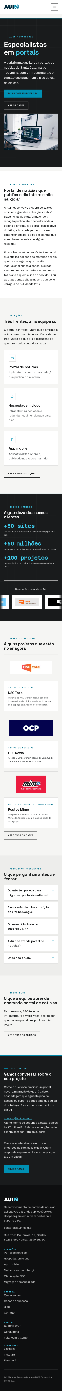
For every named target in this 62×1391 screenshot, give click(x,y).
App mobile (18, 448)
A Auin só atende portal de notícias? (26, 943)
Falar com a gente (16, 1337)
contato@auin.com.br (18, 1118)
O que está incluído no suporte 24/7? (23, 926)
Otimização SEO (14, 1276)
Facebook (10, 1360)
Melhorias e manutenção (20, 1270)
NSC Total (15, 693)
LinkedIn (9, 1348)
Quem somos (12, 1295)
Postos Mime (18, 809)
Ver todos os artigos (22, 1035)
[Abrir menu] (54, 6)
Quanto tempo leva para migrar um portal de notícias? (28, 893)
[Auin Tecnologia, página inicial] (11, 7)
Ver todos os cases (20, 835)
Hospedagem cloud (25, 405)
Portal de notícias (23, 367)
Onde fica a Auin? (19, 958)
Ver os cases (16, 105)
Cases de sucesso (16, 1301)
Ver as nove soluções (22, 473)
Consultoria (11, 1331)
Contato (9, 1312)
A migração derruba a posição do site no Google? (28, 910)
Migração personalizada (19, 1282)
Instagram (10, 1354)
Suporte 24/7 (12, 1325)
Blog (7, 1306)
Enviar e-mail (16, 1169)
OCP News (16, 753)
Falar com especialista (23, 93)
